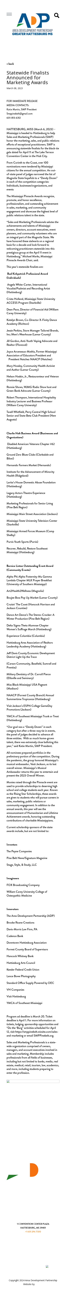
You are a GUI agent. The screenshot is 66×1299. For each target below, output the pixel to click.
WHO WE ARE (33, 1188)
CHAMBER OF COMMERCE (33, 1202)
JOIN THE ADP (33, 1240)
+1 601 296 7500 (33, 1231)
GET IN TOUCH (33, 1218)
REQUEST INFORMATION (33, 1246)
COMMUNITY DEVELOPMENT (33, 1209)
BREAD (39, 1284)
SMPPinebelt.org (43, 1035)
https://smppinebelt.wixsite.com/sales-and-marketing (32, 1034)
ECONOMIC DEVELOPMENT (33, 1195)
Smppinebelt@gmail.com (20, 113)
